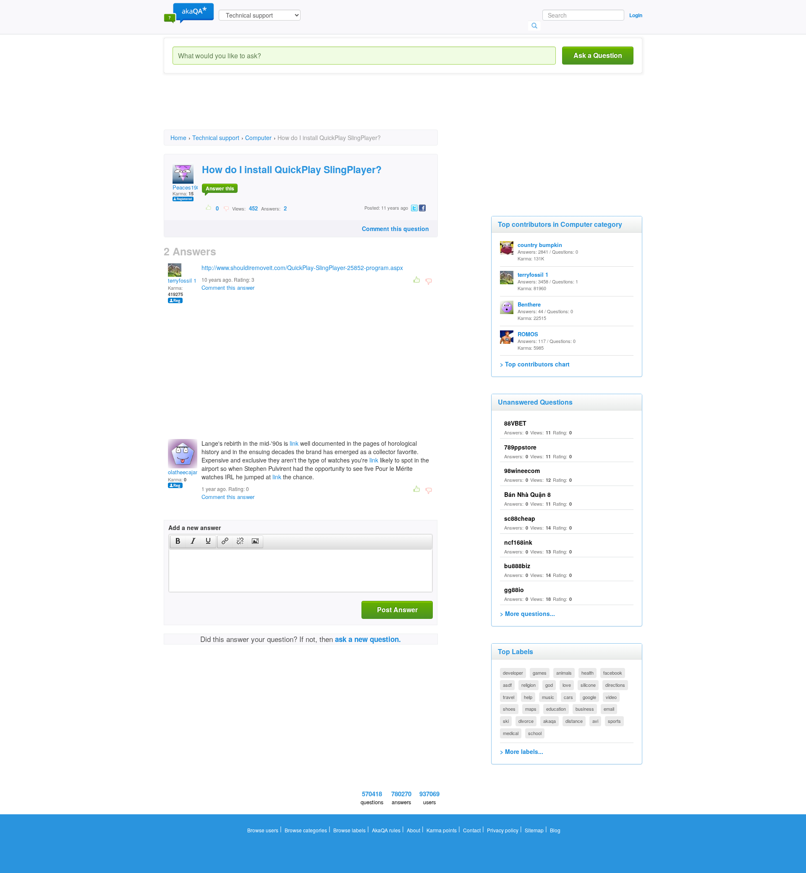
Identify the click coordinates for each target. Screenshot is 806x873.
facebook (612, 672)
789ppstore (520, 447)
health (587, 672)
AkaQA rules (386, 830)
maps (530, 708)
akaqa (549, 720)
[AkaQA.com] (188, 12)
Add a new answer (194, 527)
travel (508, 697)
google (589, 697)
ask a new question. (368, 639)
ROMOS (528, 334)
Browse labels (349, 830)
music (548, 697)
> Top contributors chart (535, 364)
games (540, 672)
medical (510, 733)
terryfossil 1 (182, 280)
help (528, 697)
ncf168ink (518, 542)
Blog (555, 830)
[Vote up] (208, 208)
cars (568, 697)
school (535, 733)
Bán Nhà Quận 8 (527, 494)
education (556, 708)
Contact (472, 830)
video (611, 697)
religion (528, 684)
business (585, 708)
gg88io (514, 589)
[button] (178, 541)
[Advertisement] (316, 109)
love (567, 684)
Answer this (220, 188)
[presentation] (178, 542)
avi (595, 720)
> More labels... (521, 751)
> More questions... (527, 613)
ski (506, 720)
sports (614, 720)
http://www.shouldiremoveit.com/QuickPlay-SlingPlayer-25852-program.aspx (302, 267)
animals (564, 672)
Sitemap (534, 830)
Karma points (442, 830)
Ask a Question (597, 55)
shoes (509, 708)
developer (513, 672)
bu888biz (517, 565)
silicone (588, 684)
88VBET (515, 423)
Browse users (262, 830)
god (549, 684)
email (609, 708)
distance (574, 720)
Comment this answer (228, 287)
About (413, 830)
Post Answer (397, 609)
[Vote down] (226, 208)
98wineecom (522, 470)
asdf (507, 684)
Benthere (529, 304)
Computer (258, 137)
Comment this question (395, 228)
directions (615, 684)
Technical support (215, 137)
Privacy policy (502, 830)
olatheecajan (183, 472)
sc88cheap (519, 518)
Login (635, 15)
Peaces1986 (188, 187)
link (294, 443)
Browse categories (306, 830)
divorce (526, 720)
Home (178, 137)
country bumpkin (540, 245)
